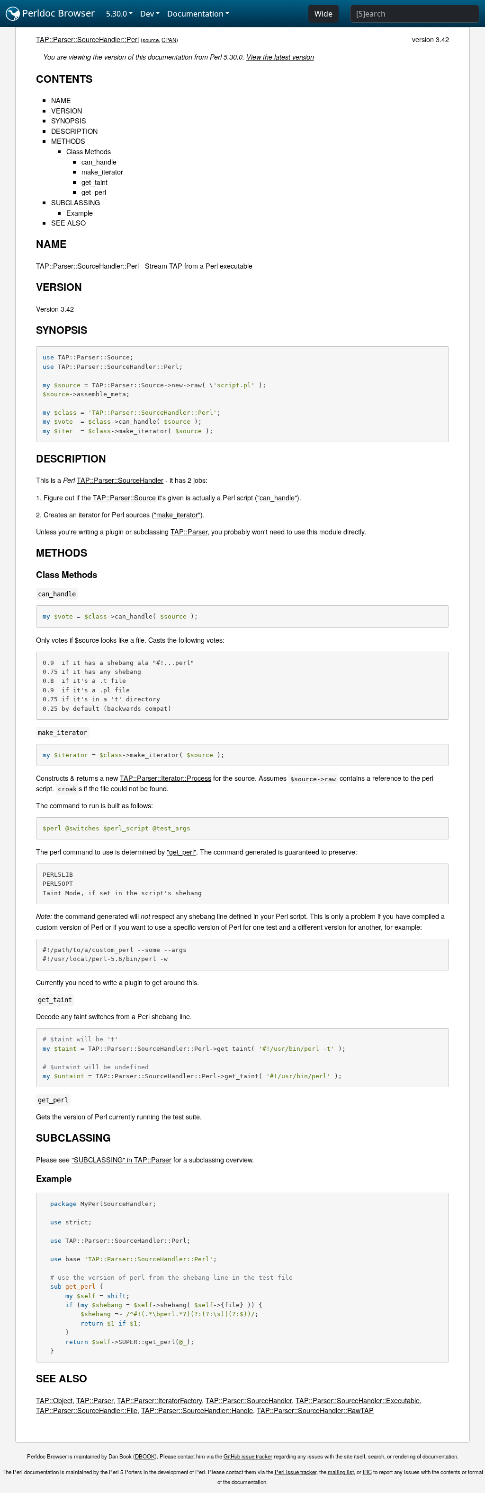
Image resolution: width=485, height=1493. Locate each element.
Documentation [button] (195, 14)
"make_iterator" (177, 514)
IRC (367, 1472)
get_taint (94, 182)
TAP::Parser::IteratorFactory (159, 1400)
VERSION (66, 110)
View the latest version (280, 56)
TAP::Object (54, 1400)
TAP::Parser (189, 531)
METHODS (68, 141)
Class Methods (88, 151)
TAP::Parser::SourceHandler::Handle (197, 1410)
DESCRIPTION (74, 131)
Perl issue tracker (295, 1472)
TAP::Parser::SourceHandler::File (86, 1410)
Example (79, 213)
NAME (61, 100)
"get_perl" (181, 851)
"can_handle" (277, 497)
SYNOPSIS (68, 120)
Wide (323, 14)
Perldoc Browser (57, 13)
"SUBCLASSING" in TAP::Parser (121, 1159)
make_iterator (102, 171)
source (151, 40)
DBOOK (145, 1456)
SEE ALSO (68, 222)
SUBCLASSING (75, 202)
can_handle (99, 161)
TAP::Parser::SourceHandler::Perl (87, 39)
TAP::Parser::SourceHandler (120, 480)
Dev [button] (147, 14)
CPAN (169, 40)
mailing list (341, 1472)
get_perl (93, 192)
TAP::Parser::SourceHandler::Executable (358, 1400)
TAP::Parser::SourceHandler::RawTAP (315, 1410)
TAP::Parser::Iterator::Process (165, 778)
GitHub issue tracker (248, 1456)
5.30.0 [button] (116, 14)
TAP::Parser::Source (124, 497)
